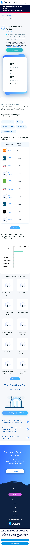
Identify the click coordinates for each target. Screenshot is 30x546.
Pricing (15, 504)
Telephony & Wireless (8, 126)
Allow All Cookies (15, 540)
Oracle (19, 46)
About (15, 511)
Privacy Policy (17, 536)
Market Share (11, 15)
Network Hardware (6, 17)
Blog (15, 507)
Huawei (10, 219)
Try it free (15, 471)
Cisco (13, 46)
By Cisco (8, 32)
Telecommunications (7, 121)
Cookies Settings (15, 543)
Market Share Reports (15, 519)
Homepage (4, 15)
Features (15, 500)
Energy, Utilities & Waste (8, 131)
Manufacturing (21, 126)
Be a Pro (15, 494)
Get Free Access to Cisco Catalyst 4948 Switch (15, 412)
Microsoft (8, 46)
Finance (19, 121)
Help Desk (15, 515)
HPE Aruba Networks (10, 150)
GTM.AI (7, 10)
